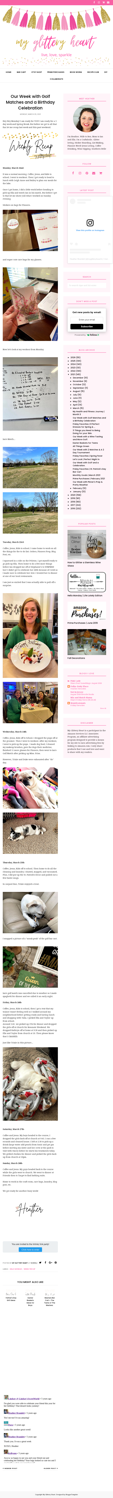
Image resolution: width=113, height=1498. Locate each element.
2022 (73, 371)
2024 (73, 364)
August (76, 391)
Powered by (80, 335)
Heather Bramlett (77, 259)
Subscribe (87, 326)
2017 (73, 505)
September (78, 388)
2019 (73, 498)
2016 (73, 508)
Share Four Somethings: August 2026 (86, 683)
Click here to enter (30, 1249)
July (75, 394)
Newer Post (11, 1468)
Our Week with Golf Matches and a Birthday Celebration (89, 419)
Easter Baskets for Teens (85, 443)
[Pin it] (55, 1262)
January (77, 491)
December (78, 377)
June (75, 398)
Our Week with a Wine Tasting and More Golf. (88, 438)
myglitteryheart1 (95, 259)
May (75, 401)
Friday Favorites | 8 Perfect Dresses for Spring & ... (86, 425)
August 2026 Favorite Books (82, 694)
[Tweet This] (40, 1262)
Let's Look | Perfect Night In (86, 459)
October (77, 384)
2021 (73, 374)
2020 (73, 495)
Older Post (50, 1468)
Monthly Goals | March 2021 (86, 475)
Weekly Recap (29, 1269)
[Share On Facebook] (45, 1262)
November (78, 381)
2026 (73, 357)
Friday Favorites (77, 705)
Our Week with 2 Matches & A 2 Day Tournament (88, 451)
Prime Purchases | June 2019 (83, 623)
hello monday (16, 1269)
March (76, 408)
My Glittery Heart (49, 1495)
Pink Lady (75, 681)
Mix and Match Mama (81, 697)
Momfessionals (78, 703)
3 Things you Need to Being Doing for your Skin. (86, 432)
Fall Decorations (76, 658)
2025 (73, 361)
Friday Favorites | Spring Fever (88, 455)
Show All (103, 708)
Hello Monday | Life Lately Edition (85, 595)
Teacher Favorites (78, 689)
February (77, 488)
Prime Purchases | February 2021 (89, 478)
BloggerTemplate (72, 1495)
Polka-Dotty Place (79, 686)
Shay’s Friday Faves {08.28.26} (83, 700)
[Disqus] (30, 1353)
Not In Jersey (76, 692)
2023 (73, 367)
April (75, 404)
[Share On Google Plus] (50, 1262)
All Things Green (81, 446)
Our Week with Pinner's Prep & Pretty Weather (88, 483)
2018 (73, 501)
